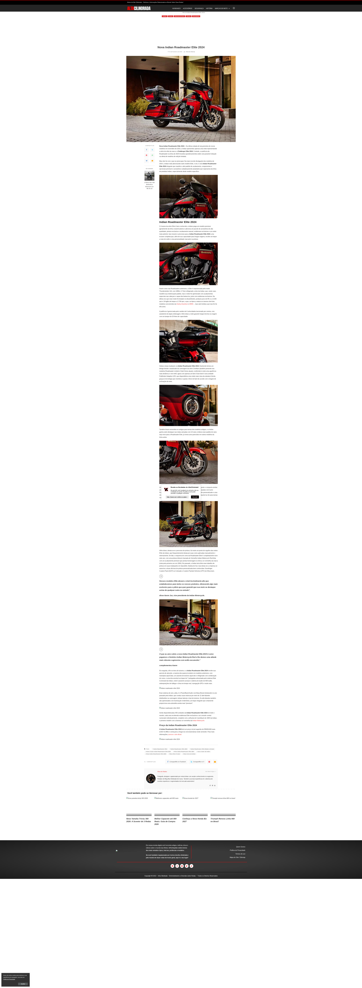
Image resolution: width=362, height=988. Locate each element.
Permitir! (194, 497)
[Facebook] (146, 150)
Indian (164, 16)
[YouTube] (215, 785)
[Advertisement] (181, 31)
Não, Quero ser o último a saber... (177, 497)
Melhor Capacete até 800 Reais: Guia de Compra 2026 (165, 821)
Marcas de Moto (179, 16)
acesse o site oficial (174, 734)
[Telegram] (146, 161)
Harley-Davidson (182, 304)
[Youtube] (182, 866)
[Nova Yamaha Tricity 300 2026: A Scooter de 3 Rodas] (139, 806)
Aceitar (23, 984)
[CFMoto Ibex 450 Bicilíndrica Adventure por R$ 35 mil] (149, 176)
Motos (188, 16)
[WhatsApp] (152, 155)
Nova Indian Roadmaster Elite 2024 (156, 754)
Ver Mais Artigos (209, 771)
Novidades (196, 16)
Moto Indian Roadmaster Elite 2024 (184, 751)
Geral (170, 16)
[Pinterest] (146, 155)
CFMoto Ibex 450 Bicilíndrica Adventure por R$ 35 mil (149, 185)
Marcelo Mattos (190, 51)
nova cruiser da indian (203, 751)
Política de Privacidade (9, 979)
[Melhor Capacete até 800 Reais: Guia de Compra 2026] (167, 806)
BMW (191, 304)
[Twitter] (152, 150)
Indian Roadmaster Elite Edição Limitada (202, 749)
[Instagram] (177, 866)
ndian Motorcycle (198, 720)
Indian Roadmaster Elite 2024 (179, 749)
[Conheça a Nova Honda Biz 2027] (195, 806)
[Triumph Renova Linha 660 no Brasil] (223, 806)
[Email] (152, 161)
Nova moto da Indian (189, 754)
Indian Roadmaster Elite (160, 749)
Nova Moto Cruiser (175, 754)
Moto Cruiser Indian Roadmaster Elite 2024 (158, 751)
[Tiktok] (191, 866)
